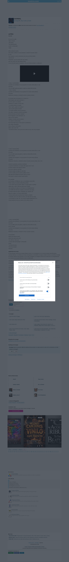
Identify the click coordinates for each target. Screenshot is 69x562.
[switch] (47, 280)
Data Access (33, 299)
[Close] (53, 263)
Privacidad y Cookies (40, 299)
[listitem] (34, 277)
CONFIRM (27, 295)
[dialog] (34, 281)
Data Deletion (27, 299)
